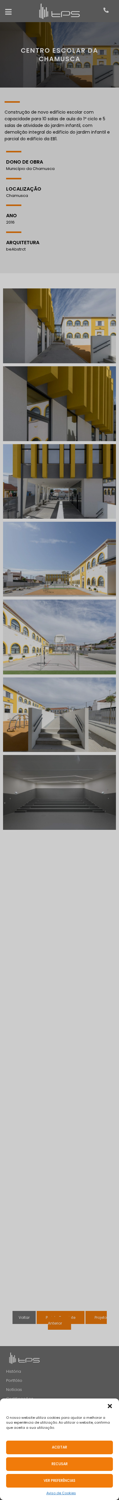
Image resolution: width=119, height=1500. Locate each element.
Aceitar (59, 1447)
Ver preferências (59, 1480)
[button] (110, 1406)
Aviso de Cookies (61, 1493)
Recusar (60, 1463)
